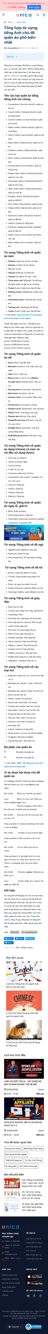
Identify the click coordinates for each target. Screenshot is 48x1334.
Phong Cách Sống (12, 1148)
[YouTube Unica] (28, 1296)
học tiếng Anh (13, 76)
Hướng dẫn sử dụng (34, 1243)
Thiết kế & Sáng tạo (13, 1160)
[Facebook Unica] (34, 1296)
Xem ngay (34, 7)
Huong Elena (13, 48)
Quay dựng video (9, 1287)
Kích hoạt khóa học (34, 1247)
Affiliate (5, 1295)
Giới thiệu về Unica (33, 1239)
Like (9, 939)
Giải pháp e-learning (10, 1279)
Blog (10, 22)
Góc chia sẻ (31, 1251)
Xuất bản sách (8, 1291)
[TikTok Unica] (40, 1296)
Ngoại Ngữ (21, 22)
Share (20, 939)
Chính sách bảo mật (34, 1259)
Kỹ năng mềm (11, 1166)
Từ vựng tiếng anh (29, 932)
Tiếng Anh (15, 932)
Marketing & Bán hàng (33, 1148)
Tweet (31, 939)
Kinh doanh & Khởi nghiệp (16, 1154)
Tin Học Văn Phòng (33, 1160)
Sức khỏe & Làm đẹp (28, 1166)
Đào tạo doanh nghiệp (11, 1283)
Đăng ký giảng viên (9, 1275)
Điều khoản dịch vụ (34, 1255)
